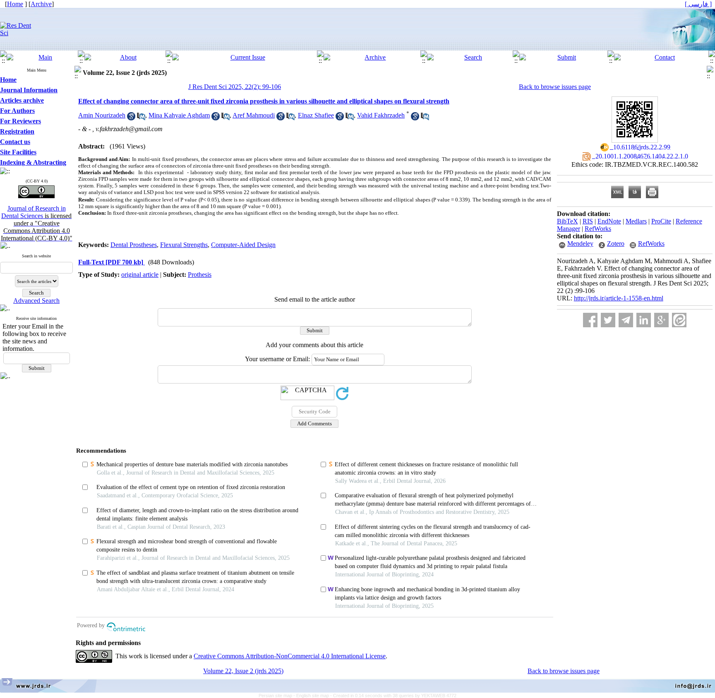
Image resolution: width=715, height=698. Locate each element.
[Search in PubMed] (141, 118)
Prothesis (199, 274)
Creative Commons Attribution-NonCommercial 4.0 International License (290, 656)
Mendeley (580, 243)
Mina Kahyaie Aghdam (179, 115)
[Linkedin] (643, 320)
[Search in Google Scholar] (131, 118)
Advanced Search (36, 300)
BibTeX (567, 221)
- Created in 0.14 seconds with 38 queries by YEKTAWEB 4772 (393, 695)
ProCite (661, 221)
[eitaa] (679, 320)
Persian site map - (277, 695)
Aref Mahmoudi (254, 115)
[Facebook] (590, 320)
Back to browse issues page (555, 86)
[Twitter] (608, 320)
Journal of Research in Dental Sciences (36, 223)
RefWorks (598, 228)
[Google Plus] (661, 320)
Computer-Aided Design (243, 244)
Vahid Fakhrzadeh (381, 115)
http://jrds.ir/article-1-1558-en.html (618, 298)
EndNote (609, 221)
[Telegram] (626, 320)
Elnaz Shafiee (316, 115)
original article (139, 274)
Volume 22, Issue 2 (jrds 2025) (243, 670)
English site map (313, 695)
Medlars (636, 221)
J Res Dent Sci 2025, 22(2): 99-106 (234, 86)
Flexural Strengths (184, 244)
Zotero (615, 243)
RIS (588, 221)
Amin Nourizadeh (101, 115)
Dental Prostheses (133, 244)
